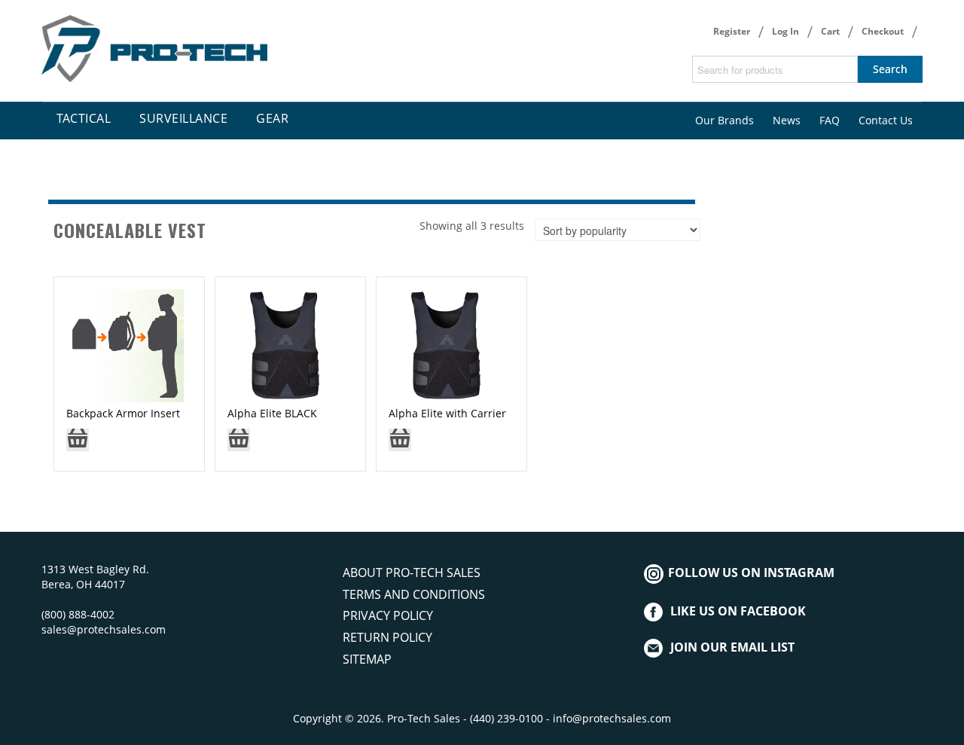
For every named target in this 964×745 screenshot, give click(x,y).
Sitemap (367, 659)
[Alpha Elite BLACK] (283, 344)
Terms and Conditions (414, 594)
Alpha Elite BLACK (272, 413)
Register (731, 31)
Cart (830, 31)
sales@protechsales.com (103, 629)
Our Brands (724, 120)
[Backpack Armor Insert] (125, 344)
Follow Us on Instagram (749, 572)
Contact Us (886, 120)
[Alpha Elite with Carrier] (445, 344)
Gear (272, 118)
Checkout (883, 31)
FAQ (829, 120)
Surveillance (183, 118)
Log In (785, 31)
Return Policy (387, 637)
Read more (77, 444)
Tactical (83, 118)
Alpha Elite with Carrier (447, 413)
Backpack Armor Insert (123, 413)
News (787, 120)
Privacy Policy (388, 615)
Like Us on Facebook (738, 611)
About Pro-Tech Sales (411, 572)
